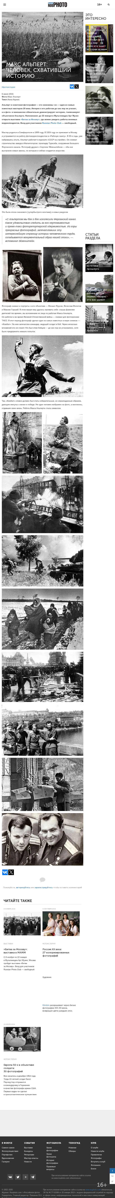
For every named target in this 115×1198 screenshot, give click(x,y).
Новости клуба (97, 1151)
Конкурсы (28, 1151)
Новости (28, 1161)
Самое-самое (8, 1147)
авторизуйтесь (23, 887)
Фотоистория (48, 944)
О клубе (94, 1147)
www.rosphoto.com (61, 1178)
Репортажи (29, 1154)
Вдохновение (8, 1158)
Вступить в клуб (98, 1161)
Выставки (8, 944)
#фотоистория (8, 87)
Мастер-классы (31, 1158)
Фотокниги (95, 1165)
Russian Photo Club (51, 123)
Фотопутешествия (10, 1151)
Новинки (72, 1147)
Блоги (93, 1168)
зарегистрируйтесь (43, 887)
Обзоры (72, 1151)
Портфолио (7, 1154)
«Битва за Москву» (30, 119)
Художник (46, 977)
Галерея (6, 1161)
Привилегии (96, 1154)
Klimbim (46, 1005)
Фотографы (96, 1158)
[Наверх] (111, 1188)
